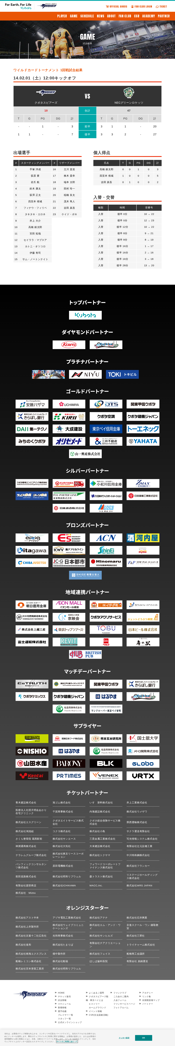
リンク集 (146, 996)
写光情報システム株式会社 (142, 838)
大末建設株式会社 (100, 846)
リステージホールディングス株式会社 (142, 876)
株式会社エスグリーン (28, 822)
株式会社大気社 (62, 846)
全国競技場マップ (151, 1000)
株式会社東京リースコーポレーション (68, 855)
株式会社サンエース (64, 838)
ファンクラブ (119, 993)
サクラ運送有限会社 (138, 831)
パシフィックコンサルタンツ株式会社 (31, 866)
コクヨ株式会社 (62, 831)
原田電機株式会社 (63, 865)
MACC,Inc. (96, 885)
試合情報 (62, 1000)
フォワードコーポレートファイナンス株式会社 (105, 866)
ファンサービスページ (124, 1004)
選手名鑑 (62, 1011)
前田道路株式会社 (26, 876)
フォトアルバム (121, 1007)
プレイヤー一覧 (65, 1015)
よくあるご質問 (96, 993)
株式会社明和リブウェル (67, 876)
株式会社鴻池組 (25, 831)
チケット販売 (64, 996)
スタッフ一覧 (64, 1018)
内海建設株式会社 (100, 811)
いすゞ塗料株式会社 (101, 802)
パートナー (147, 1004)
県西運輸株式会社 (137, 822)
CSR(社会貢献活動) (98, 1015)
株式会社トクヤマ (100, 855)
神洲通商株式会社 (26, 846)
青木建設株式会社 (26, 802)
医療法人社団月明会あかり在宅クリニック (31, 812)
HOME (61, 993)
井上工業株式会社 (137, 802)
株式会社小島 (97, 831)
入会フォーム (119, 1000)
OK (143, 1038)
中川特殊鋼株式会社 (138, 855)
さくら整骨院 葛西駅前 (29, 838)
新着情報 (62, 1007)
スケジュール (64, 1004)
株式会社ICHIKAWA (64, 885)
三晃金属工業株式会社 (102, 838)
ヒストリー (94, 1004)
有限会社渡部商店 (26, 885)
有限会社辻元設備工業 (139, 846)
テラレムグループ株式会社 (31, 855)
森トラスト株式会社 (101, 876)
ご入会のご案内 (121, 996)
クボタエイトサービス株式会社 (68, 822)
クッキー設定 (124, 1038)
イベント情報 (95, 1011)
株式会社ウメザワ (137, 811)
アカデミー (147, 993)
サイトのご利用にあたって (67, 1041)
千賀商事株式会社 (63, 811)
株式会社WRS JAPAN (139, 885)
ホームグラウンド (97, 1007)
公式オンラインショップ (70, 1022)
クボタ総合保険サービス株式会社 (105, 822)
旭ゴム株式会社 (62, 802)
